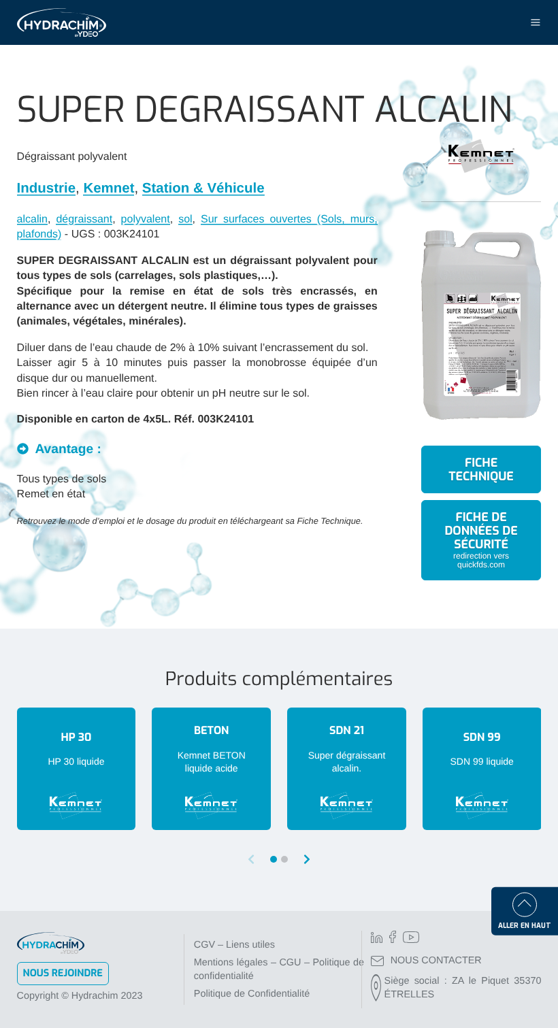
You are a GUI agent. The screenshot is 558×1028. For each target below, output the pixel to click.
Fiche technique (480, 469)
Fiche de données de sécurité (480, 539)
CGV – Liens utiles (234, 945)
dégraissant (84, 219)
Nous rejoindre (63, 973)
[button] (307, 859)
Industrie (46, 188)
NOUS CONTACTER (436, 960)
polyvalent (145, 219)
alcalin (32, 219)
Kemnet (108, 188)
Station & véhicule (203, 188)
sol (185, 219)
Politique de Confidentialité (252, 994)
